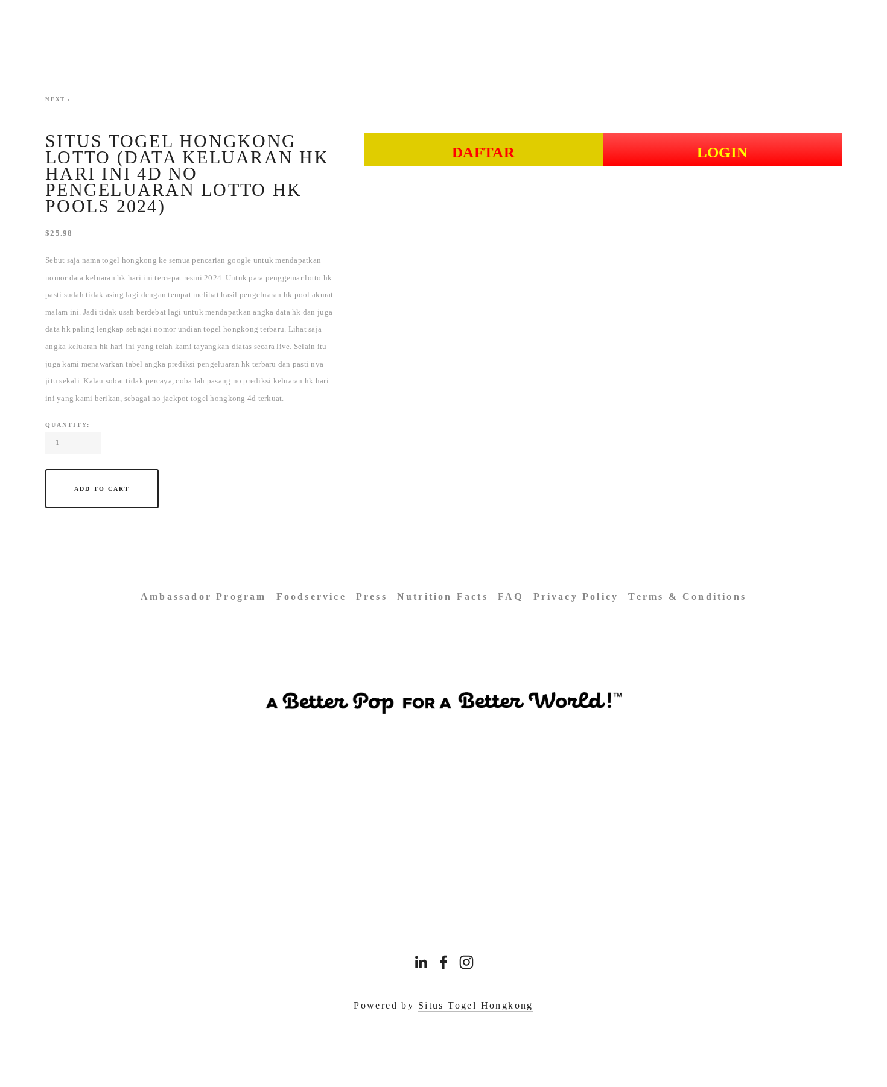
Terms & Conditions (687, 596)
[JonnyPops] (466, 962)
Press (371, 596)
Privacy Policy (576, 596)
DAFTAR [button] (483, 152)
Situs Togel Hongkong (475, 1005)
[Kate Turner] (443, 962)
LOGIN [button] (722, 152)
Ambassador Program (204, 596)
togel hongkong (129, 260)
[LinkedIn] (420, 962)
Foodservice (311, 596)
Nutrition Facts (442, 596)
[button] (102, 488)
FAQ (511, 596)
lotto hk (318, 277)
